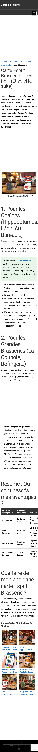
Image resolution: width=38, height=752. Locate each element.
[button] (34, 13)
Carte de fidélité (10, 4)
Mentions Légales (15, 745)
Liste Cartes (14, 61)
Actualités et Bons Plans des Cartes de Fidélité (18, 744)
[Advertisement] (19, 38)
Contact (25, 745)
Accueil (4, 61)
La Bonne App (25, 260)
